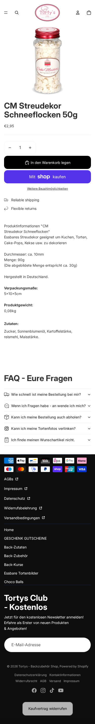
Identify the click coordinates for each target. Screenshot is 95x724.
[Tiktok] (52, 690)
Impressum (13, 488)
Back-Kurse (13, 564)
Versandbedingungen (22, 518)
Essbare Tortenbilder (21, 573)
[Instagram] (43, 690)
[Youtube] (61, 690)
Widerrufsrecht (26, 681)
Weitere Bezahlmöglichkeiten (47, 188)
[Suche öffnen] (16, 12)
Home (9, 530)
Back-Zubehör (16, 556)
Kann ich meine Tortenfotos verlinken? (43, 428)
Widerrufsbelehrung (21, 508)
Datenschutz (15, 498)
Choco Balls (13, 582)
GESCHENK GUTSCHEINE (25, 538)
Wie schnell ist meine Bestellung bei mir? (46, 394)
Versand (55, 681)
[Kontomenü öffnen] (77, 12)
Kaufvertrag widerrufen (47, 708)
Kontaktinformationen (65, 675)
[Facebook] (34, 690)
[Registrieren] (83, 645)
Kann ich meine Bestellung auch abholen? (46, 417)
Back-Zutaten (15, 547)
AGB (43, 681)
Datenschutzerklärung (30, 675)
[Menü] (6, 12)
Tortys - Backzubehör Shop (38, 666)
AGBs (9, 479)
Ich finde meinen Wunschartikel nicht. (43, 440)
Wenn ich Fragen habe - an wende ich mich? (48, 406)
